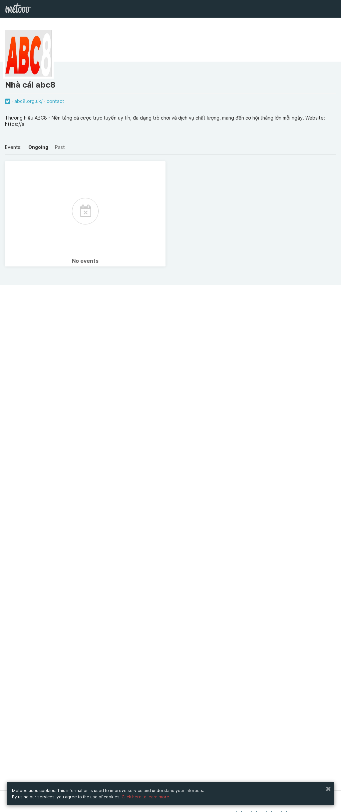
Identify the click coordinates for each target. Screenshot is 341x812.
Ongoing (38, 147)
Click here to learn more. (146, 796)
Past (60, 147)
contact (55, 101)
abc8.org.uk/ (28, 101)
